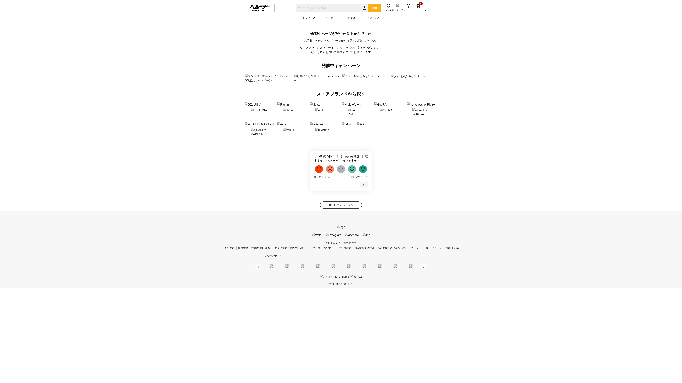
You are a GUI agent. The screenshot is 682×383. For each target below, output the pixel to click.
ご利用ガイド (332, 243)
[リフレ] (411, 266)
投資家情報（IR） (261, 247)
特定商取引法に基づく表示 (392, 247)
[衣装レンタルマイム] (271, 266)
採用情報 (243, 247)
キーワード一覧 (419, 247)
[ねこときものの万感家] (302, 266)
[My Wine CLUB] (364, 266)
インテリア (373, 18)
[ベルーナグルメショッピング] (349, 266)
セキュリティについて (322, 247)
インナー (330, 18)
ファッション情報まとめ (445, 247)
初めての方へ (350, 243)
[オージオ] (379, 266)
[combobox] (332, 8)
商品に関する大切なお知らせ (291, 247)
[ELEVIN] (318, 266)
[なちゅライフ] (395, 266)
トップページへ (343, 204)
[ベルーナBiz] (287, 266)
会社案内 (230, 247)
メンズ (351, 18)
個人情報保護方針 (364, 247)
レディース (309, 18)
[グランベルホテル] (333, 266)
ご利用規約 (345, 247)
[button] (423, 267)
